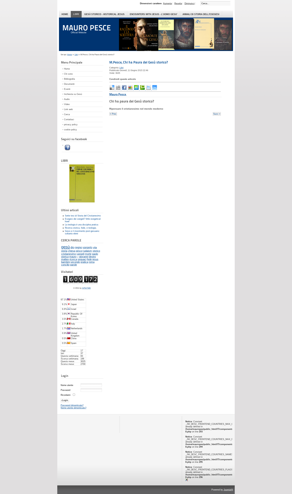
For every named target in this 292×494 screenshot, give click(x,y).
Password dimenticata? (72, 405)
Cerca (67, 114)
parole (73, 264)
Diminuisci (190, 3)
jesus (95, 259)
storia (64, 250)
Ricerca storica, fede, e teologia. (81, 228)
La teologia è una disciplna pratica (81, 224)
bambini (65, 262)
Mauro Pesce (118, 94)
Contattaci (69, 119)
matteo (65, 259)
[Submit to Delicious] (112, 89)
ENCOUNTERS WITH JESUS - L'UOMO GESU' (153, 14)
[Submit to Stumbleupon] (137, 89)
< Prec (113, 114)
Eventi (67, 89)
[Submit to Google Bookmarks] (131, 89)
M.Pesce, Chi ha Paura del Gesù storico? (138, 62)
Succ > (216, 114)
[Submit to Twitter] (149, 89)
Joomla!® (228, 489)
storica (65, 256)
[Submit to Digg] (118, 89)
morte (88, 253)
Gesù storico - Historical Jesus (104, 14)
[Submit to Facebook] (124, 89)
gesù (65, 247)
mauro (72, 256)
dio (72, 247)
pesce (79, 250)
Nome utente (67, 385)
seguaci (82, 259)
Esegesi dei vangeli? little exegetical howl (83, 220)
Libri (76, 14)
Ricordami (65, 395)
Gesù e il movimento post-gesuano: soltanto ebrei (82, 232)
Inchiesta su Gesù (73, 94)
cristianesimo (68, 253)
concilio (65, 264)
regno (78, 247)
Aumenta (167, 3)
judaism (87, 250)
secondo (75, 262)
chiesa (71, 250)
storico (96, 250)
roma (91, 262)
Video (67, 104)
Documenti (69, 84)
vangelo (87, 247)
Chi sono (68, 74)
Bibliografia (69, 79)
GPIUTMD (86, 288)
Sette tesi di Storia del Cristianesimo (83, 215)
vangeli (80, 253)
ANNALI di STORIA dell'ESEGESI (200, 14)
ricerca (73, 259)
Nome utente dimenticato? (73, 408)
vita (95, 247)
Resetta (178, 3)
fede (89, 259)
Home (65, 14)
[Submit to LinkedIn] (154, 89)
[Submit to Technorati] (143, 89)
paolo (95, 253)
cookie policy (70, 129)
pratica (84, 262)
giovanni (83, 256)
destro (92, 256)
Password (65, 390)
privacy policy (71, 124)
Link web (68, 109)
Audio (67, 99)
